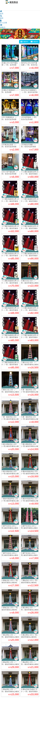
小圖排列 (25, 41)
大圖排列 (35, 41)
